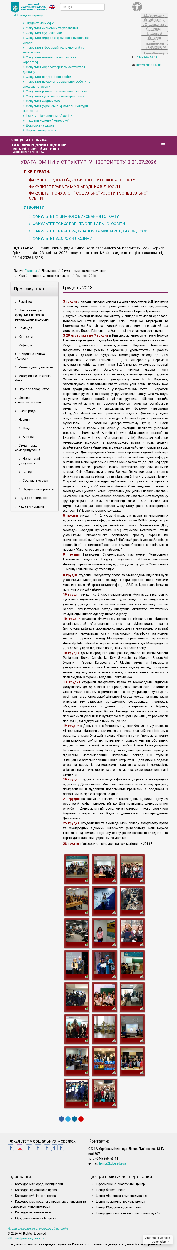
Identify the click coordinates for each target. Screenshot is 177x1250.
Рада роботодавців (33, 498)
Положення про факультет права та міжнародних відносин (32, 314)
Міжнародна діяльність (35, 367)
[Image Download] (86, 880)
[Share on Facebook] (61, 1119)
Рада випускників (31, 506)
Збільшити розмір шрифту (154, 20)
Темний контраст (154, 34)
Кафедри (25, 345)
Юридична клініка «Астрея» (30, 356)
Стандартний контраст (154, 43)
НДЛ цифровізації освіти (26, 1238)
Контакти (25, 337)
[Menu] (163, 145)
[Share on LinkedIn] (74, 1119)
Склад (27, 472)
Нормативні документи (29, 461)
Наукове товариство (33, 389)
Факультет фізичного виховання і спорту (75, 216)
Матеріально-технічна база (33, 378)
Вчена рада (27, 411)
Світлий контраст (154, 29)
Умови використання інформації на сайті (38, 1229)
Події (26, 428)
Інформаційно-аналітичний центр (120, 1184)
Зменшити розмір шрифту (154, 15)
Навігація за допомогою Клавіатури (155, 47)
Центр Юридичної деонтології (118, 1207)
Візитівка (25, 302)
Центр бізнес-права (110, 1190)
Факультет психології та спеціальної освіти (78, 223)
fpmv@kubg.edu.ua (148, 64)
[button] (150, 6)
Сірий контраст (154, 38)
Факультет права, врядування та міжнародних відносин (91, 231)
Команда (25, 328)
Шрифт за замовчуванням (154, 24)
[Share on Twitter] (68, 1119)
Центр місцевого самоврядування (121, 1196)
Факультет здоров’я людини (62, 238)
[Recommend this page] (81, 1119)
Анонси (28, 437)
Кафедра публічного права (35, 1196)
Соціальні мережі (35, 480)
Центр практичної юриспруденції (120, 1202)
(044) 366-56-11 (146, 57)
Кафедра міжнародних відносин (39, 1184)
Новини (24, 419)
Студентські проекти (38, 489)
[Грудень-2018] (77, 867)
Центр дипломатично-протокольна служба (128, 1213)
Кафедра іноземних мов (33, 1212)
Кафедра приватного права (36, 1190)
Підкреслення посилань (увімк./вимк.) (154, 52)
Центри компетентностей (28, 400)
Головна (31, 271)
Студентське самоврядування (27, 448)
